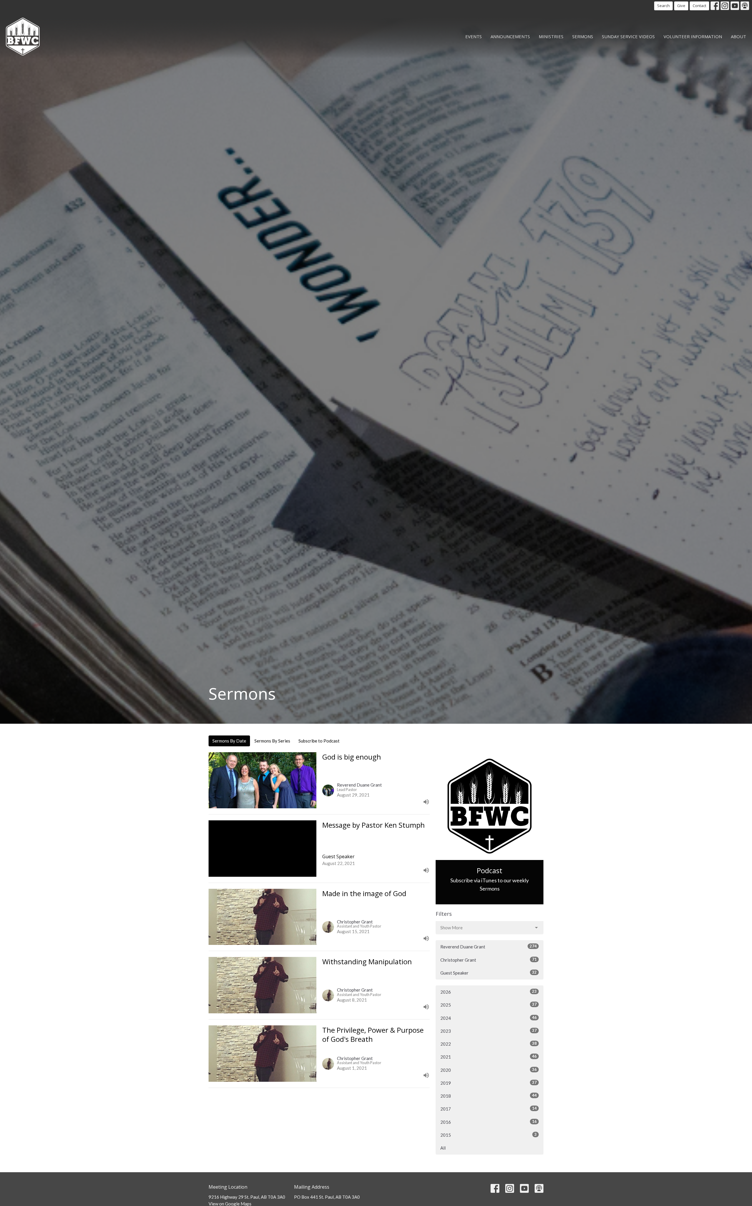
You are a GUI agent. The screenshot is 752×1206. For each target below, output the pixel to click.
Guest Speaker (488, 972)
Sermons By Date (229, 740)
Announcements (510, 36)
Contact (699, 5)
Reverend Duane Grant (488, 946)
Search (663, 5)
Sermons (582, 36)
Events (473, 36)
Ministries (551, 36)
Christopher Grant (488, 960)
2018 (488, 1095)
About (738, 36)
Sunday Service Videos (628, 36)
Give (681, 5)
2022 (488, 1044)
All (443, 1147)
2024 (488, 1018)
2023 (488, 1031)
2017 (488, 1108)
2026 (488, 992)
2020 (488, 1070)
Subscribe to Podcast (319, 740)
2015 (488, 1135)
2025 (488, 1004)
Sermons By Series (272, 740)
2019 (488, 1083)
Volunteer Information (693, 36)
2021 (488, 1056)
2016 (488, 1122)
